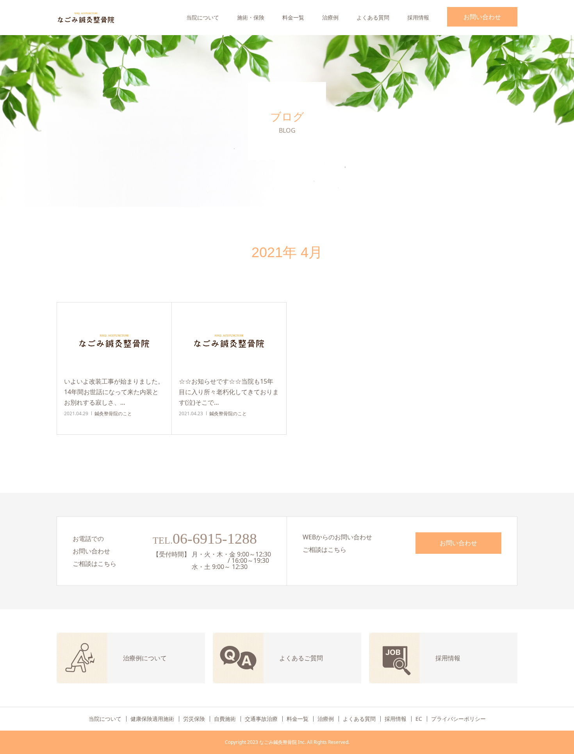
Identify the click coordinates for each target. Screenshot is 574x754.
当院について (202, 17)
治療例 (330, 17)
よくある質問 (373, 17)
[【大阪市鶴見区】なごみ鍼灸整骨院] (86, 17)
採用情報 (418, 17)
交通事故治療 (261, 719)
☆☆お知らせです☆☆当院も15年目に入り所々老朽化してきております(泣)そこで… (229, 392)
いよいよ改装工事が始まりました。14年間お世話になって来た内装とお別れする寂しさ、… (114, 392)
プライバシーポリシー (458, 719)
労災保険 (194, 719)
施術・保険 (250, 17)
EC (418, 719)
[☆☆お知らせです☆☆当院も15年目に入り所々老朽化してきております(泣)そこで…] (229, 340)
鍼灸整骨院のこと (113, 413)
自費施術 (225, 719)
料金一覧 (293, 17)
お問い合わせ (482, 16)
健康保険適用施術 (152, 719)
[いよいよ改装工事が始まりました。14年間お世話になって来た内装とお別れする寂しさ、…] (114, 340)
